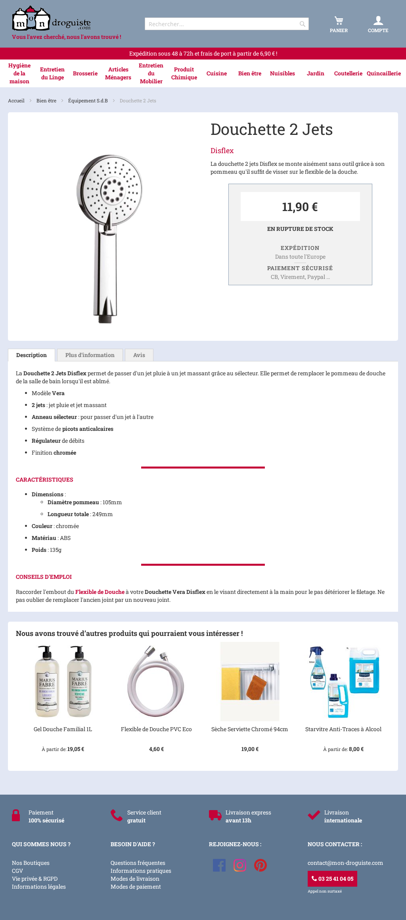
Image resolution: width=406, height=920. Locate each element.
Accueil (17, 100)
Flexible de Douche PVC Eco (156, 729)
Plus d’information (90, 355)
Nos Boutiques (31, 862)
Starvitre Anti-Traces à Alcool (343, 729)
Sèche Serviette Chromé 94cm (249, 729)
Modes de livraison (135, 878)
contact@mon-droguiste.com (345, 862)
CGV (17, 870)
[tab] (31, 355)
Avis (139, 355)
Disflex (222, 150)
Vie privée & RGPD (34, 878)
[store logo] (71, 18)
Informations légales (39, 886)
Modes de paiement (136, 886)
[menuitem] (19, 73)
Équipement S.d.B (88, 100)
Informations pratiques (141, 870)
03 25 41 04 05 (335, 878)
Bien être (46, 100)
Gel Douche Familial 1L (63, 729)
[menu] (203, 73)
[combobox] (227, 23)
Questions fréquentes (138, 862)
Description (31, 355)
